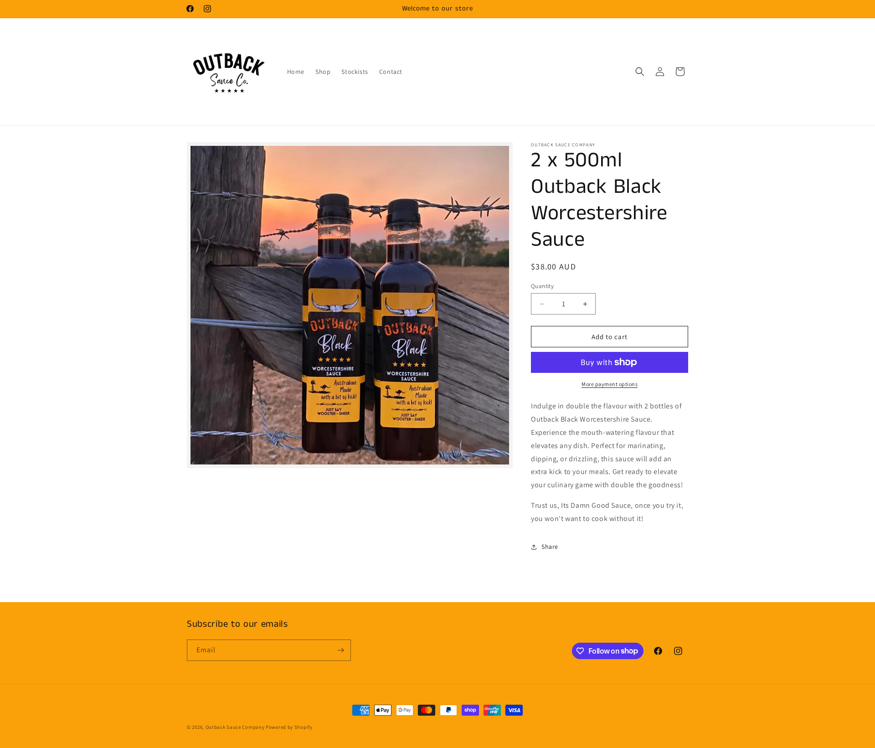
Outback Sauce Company (235, 727)
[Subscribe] (340, 650)
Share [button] (549, 546)
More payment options (610, 384)
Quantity (542, 286)
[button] (640, 72)
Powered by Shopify (289, 727)
